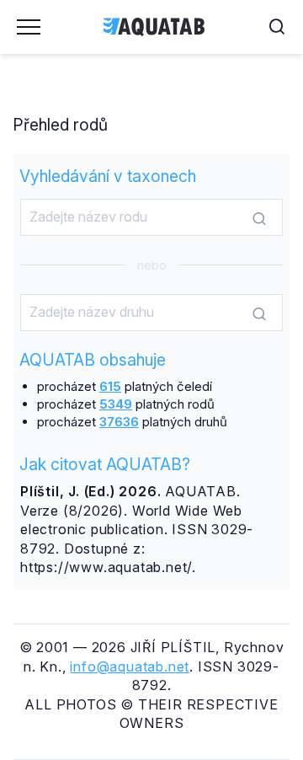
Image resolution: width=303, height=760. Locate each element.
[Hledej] (259, 218)
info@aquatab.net (129, 666)
